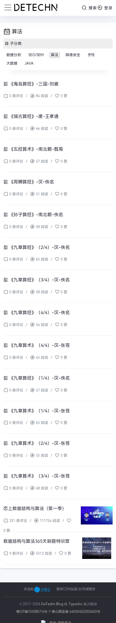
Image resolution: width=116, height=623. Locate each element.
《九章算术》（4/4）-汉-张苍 (39, 345)
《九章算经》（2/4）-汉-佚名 (39, 247)
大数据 (11, 63)
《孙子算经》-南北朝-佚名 (35, 214)
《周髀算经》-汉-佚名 (31, 182)
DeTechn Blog (52, 604)
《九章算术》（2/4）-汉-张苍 (39, 443)
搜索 (92, 8)
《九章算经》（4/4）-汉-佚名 (39, 312)
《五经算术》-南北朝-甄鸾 (35, 149)
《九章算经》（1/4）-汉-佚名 (39, 378)
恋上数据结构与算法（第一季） (34, 508)
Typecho (75, 604)
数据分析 (13, 55)
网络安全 (73, 55)
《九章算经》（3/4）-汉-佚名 (39, 279)
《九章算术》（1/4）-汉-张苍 (39, 410)
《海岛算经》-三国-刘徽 (33, 84)
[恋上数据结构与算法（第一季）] (97, 515)
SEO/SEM (36, 55)
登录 (108, 8)
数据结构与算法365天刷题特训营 (36, 541)
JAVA (29, 63)
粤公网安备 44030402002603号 (76, 612)
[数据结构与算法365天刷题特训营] (97, 548)
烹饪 (91, 55)
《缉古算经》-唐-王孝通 (33, 116)
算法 (54, 55)
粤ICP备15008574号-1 (33, 612)
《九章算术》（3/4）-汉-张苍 (39, 476)
